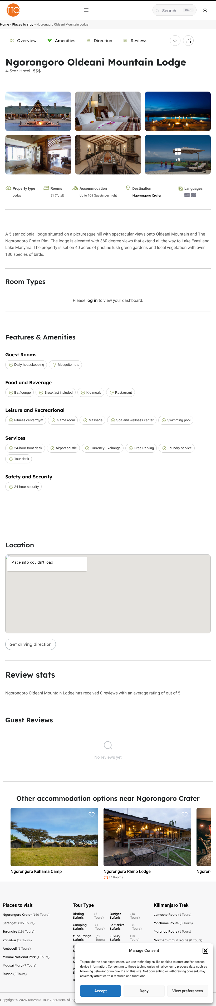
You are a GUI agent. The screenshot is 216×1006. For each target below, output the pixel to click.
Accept (100, 991)
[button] (205, 950)
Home (4, 24)
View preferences (187, 991)
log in (92, 300)
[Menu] (86, 10)
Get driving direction (30, 644)
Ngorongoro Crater (146, 195)
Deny (144, 991)
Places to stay (22, 24)
